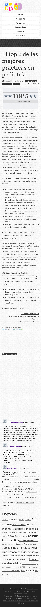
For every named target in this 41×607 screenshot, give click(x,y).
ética (7, 574)
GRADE (4, 536)
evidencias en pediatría (21, 532)
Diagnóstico (9, 529)
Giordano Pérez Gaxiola (30, 314)
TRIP (23, 570)
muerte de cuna (15, 555)
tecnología (22, 567)
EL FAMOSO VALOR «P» (17, 486)
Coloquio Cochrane (19, 525)
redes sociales (12, 559)
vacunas (30, 570)
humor (24, 536)
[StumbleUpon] (19, 330)
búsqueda (14, 519)
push (4, 559)
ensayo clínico (7, 532)
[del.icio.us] (9, 330)
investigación (17, 544)
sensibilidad (8, 567)
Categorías (20, 27)
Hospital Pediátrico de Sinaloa (27, 322)
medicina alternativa (18, 547)
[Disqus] (20, 388)
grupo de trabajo (18, 121)
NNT (21, 555)
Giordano (20, 81)
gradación (34, 532)
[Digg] (11, 330)
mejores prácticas (11, 354)
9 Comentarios (34, 83)
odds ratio (26, 555)
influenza (22, 541)
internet (30, 540)
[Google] (14, 330)
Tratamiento (15, 571)
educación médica (27, 529)
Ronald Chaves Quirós (10, 497)
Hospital (20, 31)
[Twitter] (3, 330)
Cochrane (20, 35)
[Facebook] (6, 330)
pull (37, 555)
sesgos (14, 566)
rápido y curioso (27, 564)
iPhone (26, 544)
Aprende (20, 23)
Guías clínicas (14, 536)
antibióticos (5, 520)
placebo (32, 555)
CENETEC (21, 520)
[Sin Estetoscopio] (20, 7)
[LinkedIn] (17, 330)
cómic (29, 524)
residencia (24, 559)
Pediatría (16, 84)
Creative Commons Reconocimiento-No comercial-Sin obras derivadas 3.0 (20, 600)
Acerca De (20, 18)
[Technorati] (22, 330)
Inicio (20, 14)
